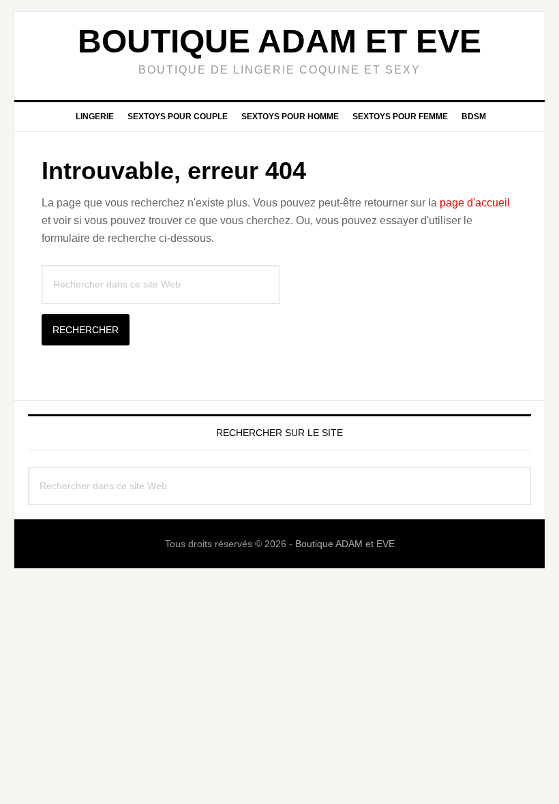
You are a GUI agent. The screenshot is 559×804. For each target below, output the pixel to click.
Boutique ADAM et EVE (279, 41)
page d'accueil (475, 202)
